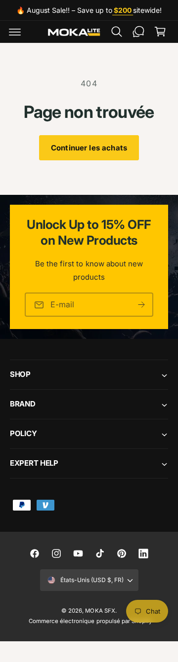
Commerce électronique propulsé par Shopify (90, 621)
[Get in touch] (138, 31)
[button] (15, 31)
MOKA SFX (100, 610)
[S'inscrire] (141, 305)
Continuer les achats (89, 147)
